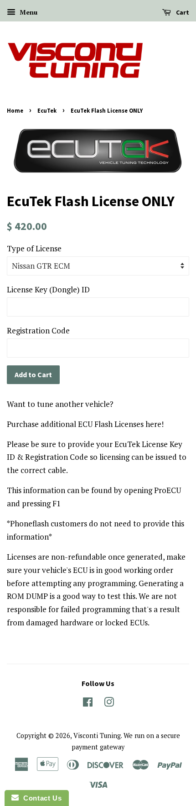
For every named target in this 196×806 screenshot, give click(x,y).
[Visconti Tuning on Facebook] (88, 703)
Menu (27, 12)
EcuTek (47, 110)
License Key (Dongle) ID (48, 289)
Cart (182, 12)
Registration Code (38, 330)
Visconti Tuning (97, 735)
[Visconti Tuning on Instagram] (109, 703)
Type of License (34, 248)
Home (15, 110)
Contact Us (40, 798)
